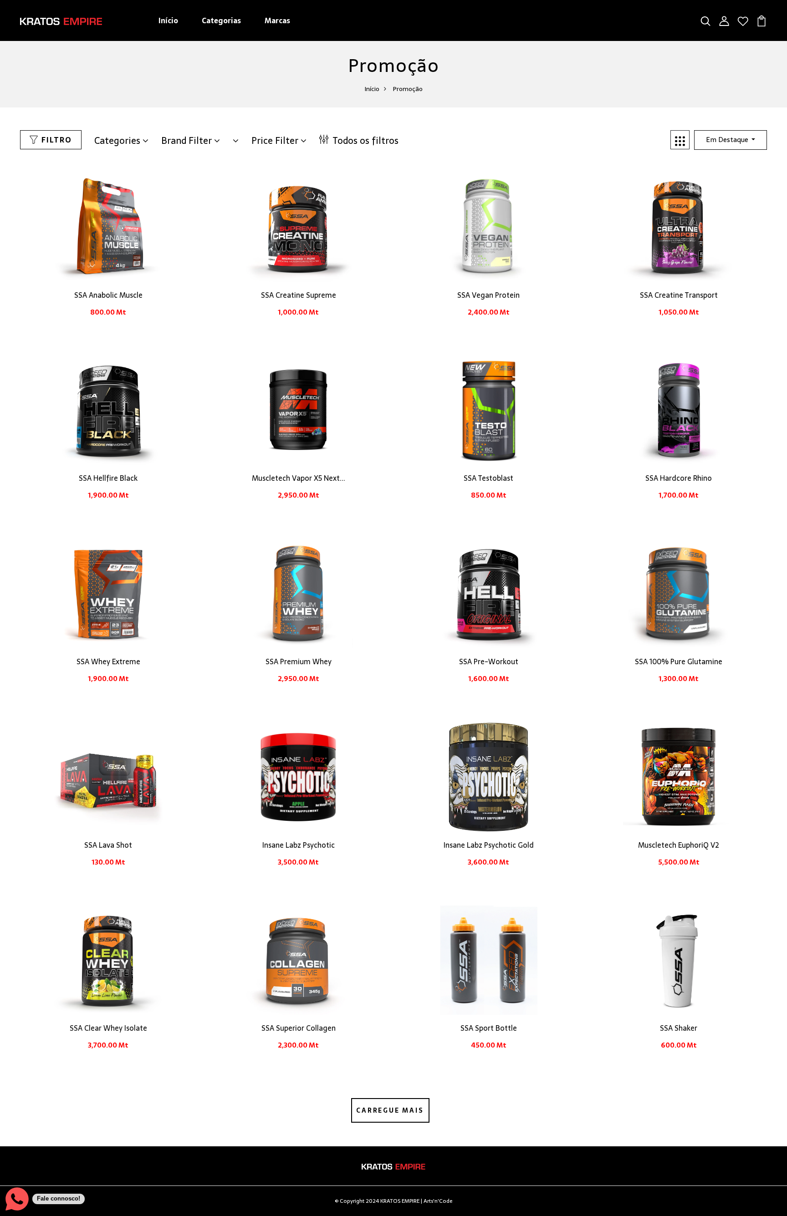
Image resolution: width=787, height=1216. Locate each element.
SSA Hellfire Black (108, 478)
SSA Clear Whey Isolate (108, 1028)
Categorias (221, 20)
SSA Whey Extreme (108, 661)
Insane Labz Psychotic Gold (489, 845)
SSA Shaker (678, 1028)
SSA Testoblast (488, 478)
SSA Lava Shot (108, 845)
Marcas (277, 20)
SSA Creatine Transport (679, 295)
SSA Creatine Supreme (298, 295)
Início (168, 20)
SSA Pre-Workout (488, 661)
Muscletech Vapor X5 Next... (298, 478)
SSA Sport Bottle (488, 1028)
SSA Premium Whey (299, 661)
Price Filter (276, 140)
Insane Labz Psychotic (298, 845)
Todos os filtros (365, 140)
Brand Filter (187, 140)
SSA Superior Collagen (298, 1028)
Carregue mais (390, 1110)
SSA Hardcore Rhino (678, 478)
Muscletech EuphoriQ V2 (678, 845)
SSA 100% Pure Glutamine (678, 661)
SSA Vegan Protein (488, 295)
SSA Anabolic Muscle (108, 295)
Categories (118, 140)
